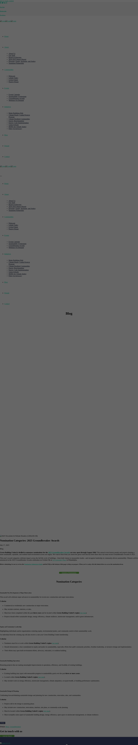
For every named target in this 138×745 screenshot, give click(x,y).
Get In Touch (7, 736)
